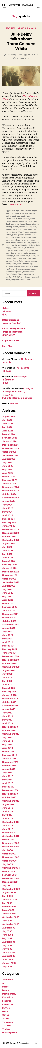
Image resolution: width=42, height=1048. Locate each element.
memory (32, 256)
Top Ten (6, 1025)
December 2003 (10, 878)
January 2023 (9, 568)
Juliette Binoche (17, 248)
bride (27, 213)
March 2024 (8, 519)
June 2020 (7, 677)
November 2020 (10, 660)
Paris (34, 258)
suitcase (31, 269)
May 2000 (7, 896)
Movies (32, 28)
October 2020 (9, 663)
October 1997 (9, 906)
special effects (32, 266)
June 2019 (7, 716)
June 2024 (7, 508)
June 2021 (7, 635)
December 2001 (10, 882)
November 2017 (10, 762)
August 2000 (9, 892)
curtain (8, 221)
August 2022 (8, 586)
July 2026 (7, 420)
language (30, 250)
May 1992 (7, 938)
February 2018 (9, 755)
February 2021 (9, 649)
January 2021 (9, 653)
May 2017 (7, 779)
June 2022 (7, 593)
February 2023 (9, 564)
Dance (5, 990)
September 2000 (11, 889)
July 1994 (7, 920)
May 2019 (7, 720)
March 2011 (8, 839)
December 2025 (10, 445)
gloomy (27, 234)
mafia (25, 253)
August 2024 (8, 501)
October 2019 (9, 702)
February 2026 (9, 438)
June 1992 (7, 935)
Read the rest (16, 204)
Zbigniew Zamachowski (21, 279)
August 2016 (8, 804)
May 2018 (7, 744)
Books (5, 986)
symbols (18, 271)
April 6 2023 (33, 54)
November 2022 (10, 575)
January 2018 (9, 758)
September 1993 (10, 924)
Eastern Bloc (24, 226)
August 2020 (9, 670)
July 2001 (7, 885)
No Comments (22, 58)
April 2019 (7, 723)
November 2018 (10, 727)
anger (34, 211)
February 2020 (9, 691)
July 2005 (7, 864)
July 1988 (7, 966)
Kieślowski (29, 248)
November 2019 (10, 698)
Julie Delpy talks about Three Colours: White (21, 41)
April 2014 (7, 818)
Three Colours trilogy (26, 274)
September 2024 (10, 497)
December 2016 (10, 790)
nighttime (27, 258)
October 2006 (9, 861)
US (14, 277)
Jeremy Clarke (16, 54)
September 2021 (10, 624)
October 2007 (9, 853)
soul (23, 266)
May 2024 (7, 512)
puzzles (34, 261)
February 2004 (10, 875)
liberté (13, 253)
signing (17, 266)
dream (15, 226)
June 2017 (7, 776)
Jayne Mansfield (21, 245)
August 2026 (8, 416)
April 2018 (7, 748)
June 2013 (7, 825)
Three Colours (11, 274)
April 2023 (7, 557)
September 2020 (11, 667)
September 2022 (10, 582)
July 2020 (7, 674)
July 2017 (7, 772)
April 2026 (7, 430)
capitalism (25, 216)
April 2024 (7, 515)
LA (24, 250)
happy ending (22, 240)
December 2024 (10, 487)
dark (26, 221)
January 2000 (9, 899)
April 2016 (7, 811)
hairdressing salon (28, 237)
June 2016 (7, 808)
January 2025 (9, 483)
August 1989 (8, 956)
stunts (24, 269)
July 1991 (7, 945)
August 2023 (8, 543)
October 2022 (9, 579)
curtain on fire (18, 221)
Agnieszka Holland (23, 211)
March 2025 (8, 476)
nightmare (17, 258)
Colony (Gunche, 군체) (7, 311)
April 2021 (7, 642)
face (15, 229)
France (26, 232)
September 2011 (10, 836)
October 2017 (9, 765)
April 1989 (7, 959)
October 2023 (9, 536)
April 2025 (7, 473)
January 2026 (9, 441)
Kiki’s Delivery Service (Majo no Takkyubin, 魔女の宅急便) (13, 331)
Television (7, 1022)
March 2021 (8, 645)
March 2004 (8, 871)
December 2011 (10, 832)
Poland (15, 261)
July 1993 (7, 931)
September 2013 (10, 822)
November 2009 (10, 846)
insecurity (10, 245)
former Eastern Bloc (14, 232)
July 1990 (7, 949)
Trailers (6, 1029)
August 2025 (8, 459)
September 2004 (11, 868)
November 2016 (10, 794)
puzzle (27, 261)
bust (18, 216)
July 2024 (7, 504)
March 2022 (8, 603)
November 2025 (10, 448)
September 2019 (10, 705)
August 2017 (8, 769)
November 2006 (10, 857)
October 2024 (9, 494)
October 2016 (9, 797)
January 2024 (9, 526)
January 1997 (9, 913)
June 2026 (7, 423)
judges (32, 245)
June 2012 (7, 829)
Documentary (9, 994)
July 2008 (7, 850)
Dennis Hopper (25, 224)
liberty (19, 253)
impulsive (35, 242)
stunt (8, 269)
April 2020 (7, 684)
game (14, 234)
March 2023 (8, 561)
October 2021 (9, 621)
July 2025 (7, 462)
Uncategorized (10, 1032)
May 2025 (7, 469)
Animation (7, 979)
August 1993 (8, 928)
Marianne (32, 253)
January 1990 (9, 952)
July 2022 (7, 589)
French (8, 234)
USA (18, 277)
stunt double (16, 269)
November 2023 (10, 533)
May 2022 (7, 596)
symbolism (10, 271)
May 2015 (7, 815)
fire (19, 229)
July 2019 (7, 712)
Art (3, 983)
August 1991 (8, 942)
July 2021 (7, 631)
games (21, 234)
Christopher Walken (14, 219)
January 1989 (9, 963)
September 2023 (10, 540)
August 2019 (8, 709)
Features (10, 28)
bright (32, 213)
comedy (26, 219)
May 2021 (7, 638)
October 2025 (9, 452)
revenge (9, 263)
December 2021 (10, 614)
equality (9, 229)
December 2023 (10, 529)
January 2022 (9, 610)
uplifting (9, 277)
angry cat (10, 213)
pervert (9, 261)
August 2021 (8, 628)
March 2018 (8, 751)
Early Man (7, 346)
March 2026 (8, 434)
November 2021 (10, 617)
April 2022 (7, 600)
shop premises (23, 263)
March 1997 (8, 910)
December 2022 (10, 571)
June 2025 (7, 466)
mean (16, 256)
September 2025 (10, 455)
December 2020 (10, 656)
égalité (33, 226)
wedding (24, 277)
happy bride (10, 240)
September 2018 (10, 734)
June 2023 (7, 550)
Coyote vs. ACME (10, 340)
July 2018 (7, 737)
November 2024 (10, 490)
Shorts (5, 1018)
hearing (31, 240)
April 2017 (7, 783)
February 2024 (9, 522)
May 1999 (7, 903)
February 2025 (9, 480)
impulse (27, 242)
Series (5, 1015)
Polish (21, 261)
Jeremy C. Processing (21, 5)
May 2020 (7, 681)
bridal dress (19, 213)
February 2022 (9, 607)
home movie (11, 242)
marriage (9, 256)
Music (5, 1011)
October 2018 (9, 730)
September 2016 (10, 801)
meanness (24, 256)
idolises (20, 242)
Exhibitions (7, 997)
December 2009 (10, 843)
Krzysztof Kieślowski (14, 250)
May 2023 (7, 554)
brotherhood (11, 216)
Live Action (22, 28)
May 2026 (7, 427)
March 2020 (8, 688)
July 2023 (7, 547)
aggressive (10, 211)
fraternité (33, 232)
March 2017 (8, 787)
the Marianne (28, 271)
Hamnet (14, 403)
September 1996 (10, 917)
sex (14, 263)
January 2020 (9, 695)
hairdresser (15, 237)
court (32, 219)
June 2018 (7, 741)
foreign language (28, 229)
